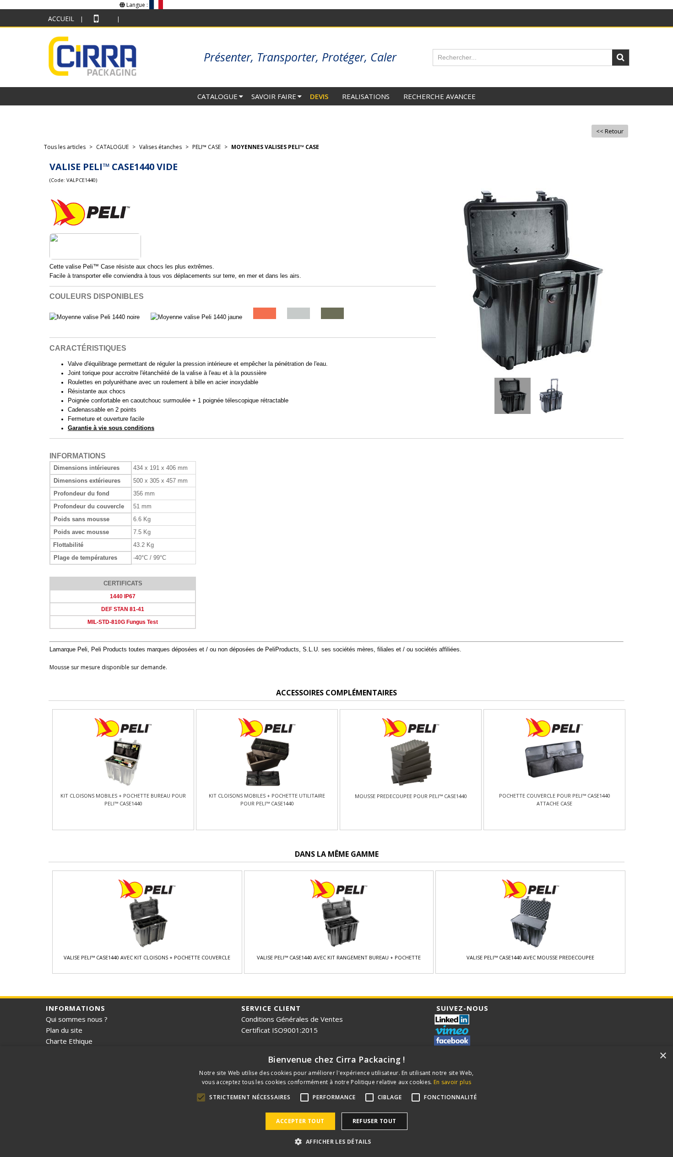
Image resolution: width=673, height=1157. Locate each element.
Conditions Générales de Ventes (292, 1019)
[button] (336, 1141)
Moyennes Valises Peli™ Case (275, 147)
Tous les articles (65, 147)
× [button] (662, 1055)
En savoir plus (452, 1082)
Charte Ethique (69, 1041)
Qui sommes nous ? (77, 1019)
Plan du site (64, 1030)
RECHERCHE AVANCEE (439, 96)
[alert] (336, 1101)
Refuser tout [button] (374, 1121)
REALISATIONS (366, 96)
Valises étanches (160, 147)
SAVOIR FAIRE (273, 96)
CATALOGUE (217, 96)
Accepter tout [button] (300, 1121)
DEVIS (319, 96)
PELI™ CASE (206, 147)
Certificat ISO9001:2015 (279, 1030)
